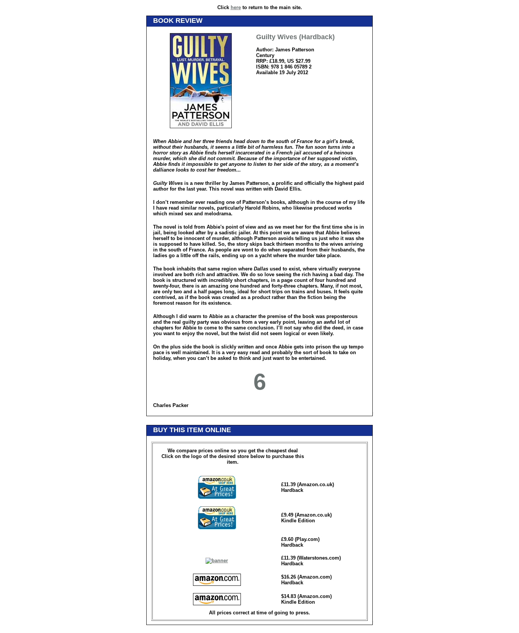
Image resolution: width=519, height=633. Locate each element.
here (236, 7)
